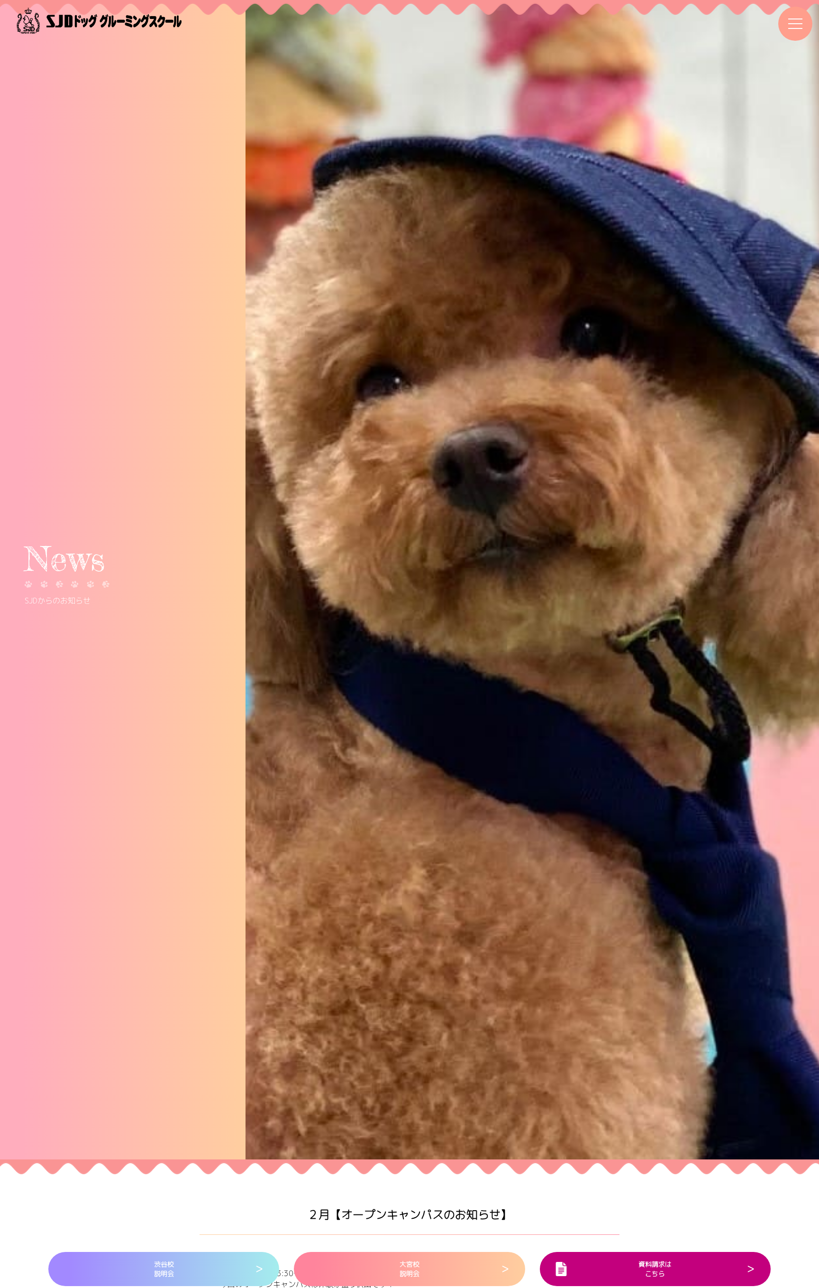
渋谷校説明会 (164, 1269)
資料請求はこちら (655, 1269)
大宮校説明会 (409, 1269)
